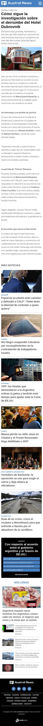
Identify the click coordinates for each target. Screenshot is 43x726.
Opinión (34, 698)
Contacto (27, 704)
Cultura (36, 695)
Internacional (25, 695)
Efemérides (32, 701)
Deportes (9, 698)
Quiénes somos (17, 704)
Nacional (15, 695)
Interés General (20, 701)
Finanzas (10, 701)
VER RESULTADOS (21, 574)
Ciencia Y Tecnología (22, 698)
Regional (7, 695)
